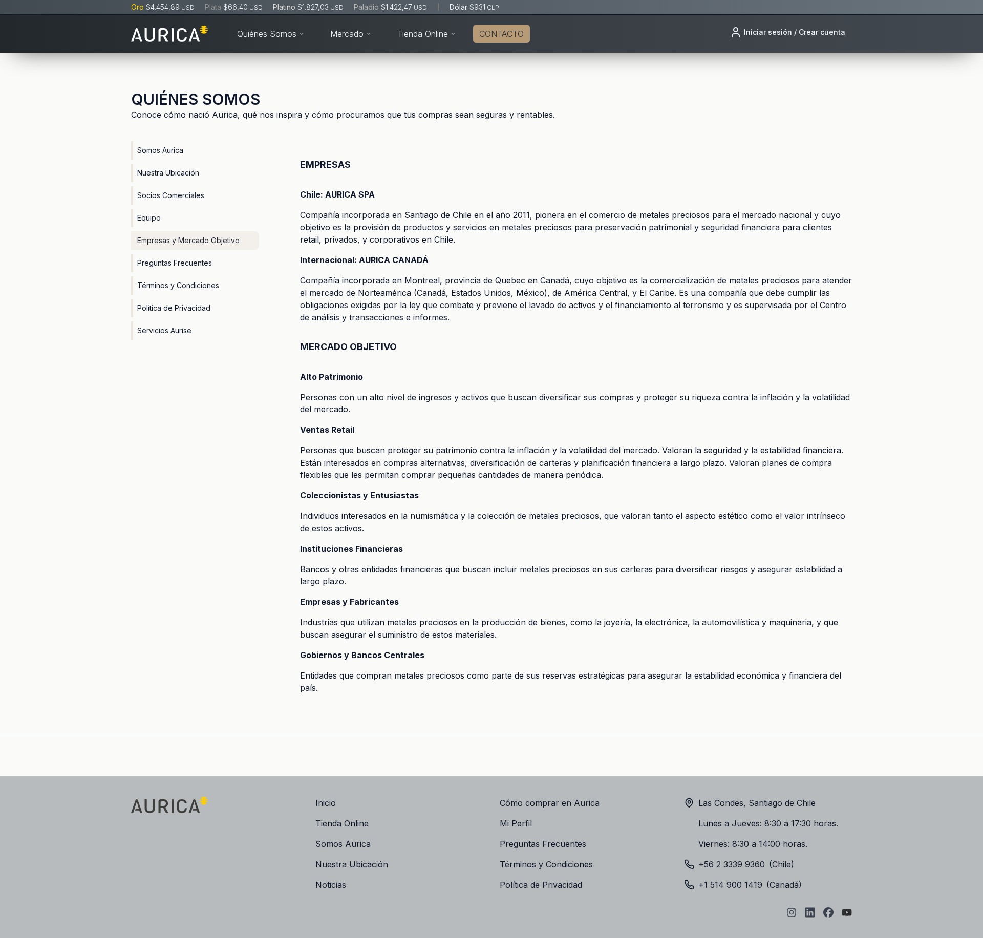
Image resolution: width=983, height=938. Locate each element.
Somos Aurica (160, 150)
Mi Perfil (516, 823)
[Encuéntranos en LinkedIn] (810, 912)
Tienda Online (422, 34)
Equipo (149, 217)
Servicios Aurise (164, 330)
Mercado (347, 34)
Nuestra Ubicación (168, 172)
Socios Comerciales (170, 195)
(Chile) (746, 864)
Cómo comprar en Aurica (550, 803)
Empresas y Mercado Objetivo (188, 240)
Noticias (330, 885)
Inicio (325, 803)
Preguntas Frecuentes (174, 262)
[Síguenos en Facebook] (828, 912)
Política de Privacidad (173, 307)
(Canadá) (750, 885)
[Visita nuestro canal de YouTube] (847, 912)
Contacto (501, 34)
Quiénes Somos (266, 34)
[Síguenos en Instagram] (791, 912)
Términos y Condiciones (178, 285)
